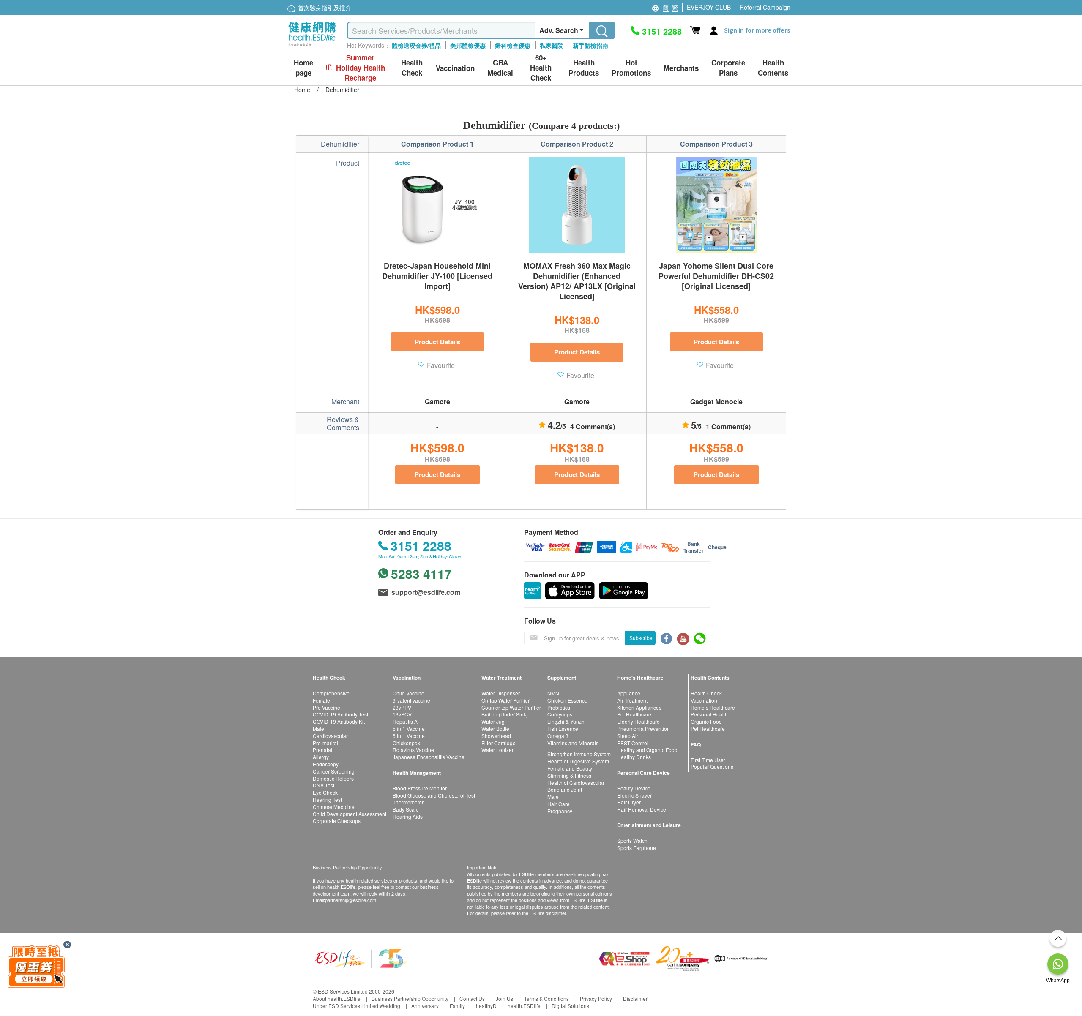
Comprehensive (331, 693)
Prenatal (322, 749)
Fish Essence (562, 728)
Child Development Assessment (349, 813)
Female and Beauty (569, 768)
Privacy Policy (596, 998)
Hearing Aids (408, 816)
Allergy (321, 756)
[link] (361, 957)
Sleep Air (627, 735)
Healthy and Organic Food (647, 749)
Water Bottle (495, 728)
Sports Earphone (636, 847)
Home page (303, 68)
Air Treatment (632, 700)
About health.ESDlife (337, 998)
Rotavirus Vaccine (413, 749)
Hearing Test (327, 799)
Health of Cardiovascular (575, 782)
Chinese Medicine (334, 806)
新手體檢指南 (590, 45)
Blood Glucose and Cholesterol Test (434, 795)
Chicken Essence (567, 700)
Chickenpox (406, 742)
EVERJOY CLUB (709, 7)
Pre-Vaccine (326, 707)
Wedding (390, 1005)
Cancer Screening (334, 771)
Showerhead (496, 735)
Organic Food (706, 721)
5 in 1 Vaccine (409, 728)
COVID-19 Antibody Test (340, 714)
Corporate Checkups (337, 820)
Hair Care (558, 803)
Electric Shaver (634, 795)
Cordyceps (559, 714)
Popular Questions (712, 766)
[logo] (312, 47)
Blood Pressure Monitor (420, 788)
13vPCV (402, 714)
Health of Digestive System (578, 761)
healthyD (486, 1005)
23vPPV (402, 707)
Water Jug (493, 721)
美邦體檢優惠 (468, 45)
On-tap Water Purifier (505, 700)
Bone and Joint (564, 789)
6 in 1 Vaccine (409, 735)
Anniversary (425, 1005)
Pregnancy (559, 810)
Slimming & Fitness (569, 775)
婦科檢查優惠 (512, 45)
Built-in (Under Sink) (504, 714)
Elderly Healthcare (638, 721)
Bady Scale (406, 809)
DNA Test (323, 785)
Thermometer (408, 802)
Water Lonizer (497, 749)
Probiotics (558, 707)
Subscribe (641, 637)
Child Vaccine (408, 693)
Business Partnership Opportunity (410, 998)
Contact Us (472, 998)
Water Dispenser (500, 693)
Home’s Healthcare (713, 707)
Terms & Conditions (546, 998)
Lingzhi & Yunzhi (566, 721)
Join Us (504, 998)
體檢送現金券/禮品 (416, 45)
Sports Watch (632, 840)
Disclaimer (635, 998)
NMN (553, 693)
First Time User (708, 759)
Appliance (628, 693)
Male (318, 728)
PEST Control (632, 742)
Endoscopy (326, 764)
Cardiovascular (330, 735)
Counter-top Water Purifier (511, 707)
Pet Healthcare (634, 714)
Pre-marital (325, 742)
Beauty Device (633, 788)
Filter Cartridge (498, 742)
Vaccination (704, 700)
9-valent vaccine (411, 700)
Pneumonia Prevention (643, 728)
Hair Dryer (629, 802)
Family (457, 1005)
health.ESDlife (524, 1005)
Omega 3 (557, 735)
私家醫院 (551, 45)
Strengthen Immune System (579, 753)
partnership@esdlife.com (350, 899)
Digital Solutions (570, 1005)
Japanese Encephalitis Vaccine (428, 756)
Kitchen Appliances (639, 707)
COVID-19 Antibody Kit (339, 721)
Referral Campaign (765, 7)
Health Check (706, 693)
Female (321, 700)
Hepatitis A (405, 721)
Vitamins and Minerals (572, 742)
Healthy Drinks (634, 756)
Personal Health (709, 714)
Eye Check (325, 792)
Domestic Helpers (333, 778)
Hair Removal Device (641, 809)
